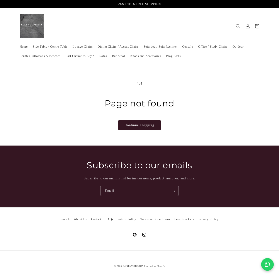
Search (65, 219)
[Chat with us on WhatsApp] (267, 264)
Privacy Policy (208, 219)
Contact (96, 219)
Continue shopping (139, 125)
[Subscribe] (174, 191)
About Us (80, 219)
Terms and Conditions (155, 219)
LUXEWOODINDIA (133, 266)
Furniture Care (184, 219)
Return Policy (126, 219)
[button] (238, 26)
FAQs (109, 219)
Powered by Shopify (154, 266)
